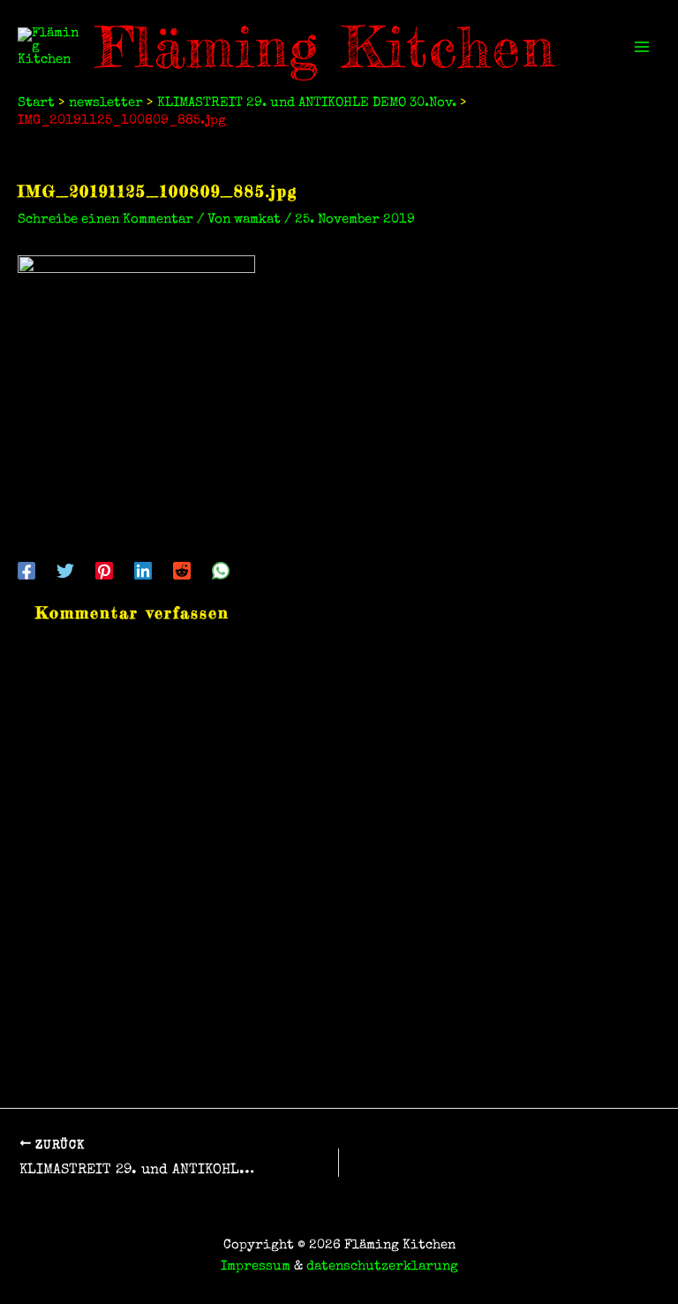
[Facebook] (26, 571)
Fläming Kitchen (326, 46)
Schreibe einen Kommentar (105, 220)
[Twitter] (65, 571)
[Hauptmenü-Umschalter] (641, 46)
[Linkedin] (143, 571)
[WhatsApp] (221, 571)
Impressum (255, 1267)
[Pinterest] (104, 571)
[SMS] (259, 571)
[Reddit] (182, 571)
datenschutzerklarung (382, 1267)
